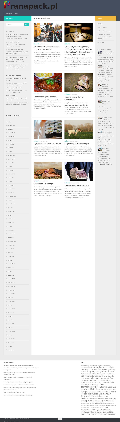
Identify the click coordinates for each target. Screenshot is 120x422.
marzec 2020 (11, 312)
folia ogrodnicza (104, 378)
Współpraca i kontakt (12, 13)
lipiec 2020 (10, 297)
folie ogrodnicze (110, 389)
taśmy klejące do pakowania (96, 411)
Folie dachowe (97, 389)
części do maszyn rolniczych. (98, 365)
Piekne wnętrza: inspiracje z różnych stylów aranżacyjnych (18, 395)
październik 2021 (12, 241)
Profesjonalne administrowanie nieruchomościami (104, 150)
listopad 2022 (11, 193)
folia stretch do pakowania (100, 383)
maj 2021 (10, 260)
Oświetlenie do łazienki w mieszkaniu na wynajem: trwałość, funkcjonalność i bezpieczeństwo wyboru (17, 67)
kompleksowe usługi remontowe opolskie (100, 398)
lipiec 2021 (10, 252)
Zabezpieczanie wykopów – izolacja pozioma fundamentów (19, 385)
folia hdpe (107, 376)
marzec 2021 (11, 267)
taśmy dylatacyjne (98, 409)
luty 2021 (10, 271)
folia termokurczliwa (92, 385)
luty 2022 (10, 226)
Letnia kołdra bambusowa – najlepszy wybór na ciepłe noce (105, 86)
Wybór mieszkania (10, 95)
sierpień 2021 (11, 249)
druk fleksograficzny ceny (91, 371)
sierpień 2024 (11, 155)
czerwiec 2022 (11, 211)
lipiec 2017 (10, 327)
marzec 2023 (11, 178)
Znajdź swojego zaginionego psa (76, 144)
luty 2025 (10, 151)
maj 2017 (10, 335)
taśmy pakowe (103, 412)
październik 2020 (12, 286)
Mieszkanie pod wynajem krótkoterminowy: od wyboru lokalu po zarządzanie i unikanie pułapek (16, 44)
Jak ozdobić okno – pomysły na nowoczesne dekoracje (104, 103)
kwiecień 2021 (11, 264)
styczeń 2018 (11, 324)
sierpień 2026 (11, 125)
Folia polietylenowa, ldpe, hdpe (14, 88)
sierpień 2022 (11, 204)
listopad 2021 (11, 237)
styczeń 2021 (11, 275)
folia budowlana (86, 374)
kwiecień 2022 (11, 219)
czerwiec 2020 (11, 301)
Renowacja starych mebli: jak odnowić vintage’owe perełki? (18, 382)
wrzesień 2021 (11, 245)
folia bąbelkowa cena (102, 374)
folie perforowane (88, 391)
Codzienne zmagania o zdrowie (45, 97)
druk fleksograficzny (107, 369)
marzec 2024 (11, 163)
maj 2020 (10, 305)
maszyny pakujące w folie (100, 400)
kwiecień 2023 (11, 174)
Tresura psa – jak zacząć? (43, 184)
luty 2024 (10, 166)
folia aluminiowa (107, 371)
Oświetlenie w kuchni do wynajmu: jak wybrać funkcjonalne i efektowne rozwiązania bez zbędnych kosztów (16, 59)
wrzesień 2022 (11, 200)
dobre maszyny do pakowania (97, 368)
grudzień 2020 (11, 279)
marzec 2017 (11, 342)
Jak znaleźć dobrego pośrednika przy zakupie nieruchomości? (105, 119)
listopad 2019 (11, 320)
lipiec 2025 (10, 148)
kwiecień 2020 (11, 309)
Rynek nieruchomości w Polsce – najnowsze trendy (106, 53)
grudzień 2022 (11, 189)
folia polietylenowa (99, 380)
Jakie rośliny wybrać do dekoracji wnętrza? (14, 392)
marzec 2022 (11, 222)
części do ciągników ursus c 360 (87, 365)
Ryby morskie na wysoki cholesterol (47, 144)
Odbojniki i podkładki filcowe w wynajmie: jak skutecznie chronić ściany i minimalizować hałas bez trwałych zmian (17, 36)
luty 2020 (10, 316)
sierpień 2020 (11, 294)
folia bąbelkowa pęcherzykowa (97, 375)
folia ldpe (94, 378)
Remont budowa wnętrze (105, 31)
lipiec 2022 (10, 207)
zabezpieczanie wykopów (105, 414)
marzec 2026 (11, 140)
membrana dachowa (97, 403)
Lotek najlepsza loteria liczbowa (76, 186)
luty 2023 (10, 181)
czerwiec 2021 (11, 256)
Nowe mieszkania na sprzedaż (91, 405)
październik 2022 (12, 196)
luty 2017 (10, 346)
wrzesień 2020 (11, 290)
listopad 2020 (11, 282)
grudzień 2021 (11, 234)
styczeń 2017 (11, 350)
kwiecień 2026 (11, 136)
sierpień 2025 (11, 144)
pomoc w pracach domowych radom (94, 407)
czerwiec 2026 (11, 133)
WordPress (10, 421)
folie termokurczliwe (106, 391)
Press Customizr (22, 421)
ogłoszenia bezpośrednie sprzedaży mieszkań (105, 405)
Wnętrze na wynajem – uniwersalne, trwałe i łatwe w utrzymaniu (105, 36)
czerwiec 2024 (11, 159)
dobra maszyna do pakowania (97, 367)
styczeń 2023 (11, 185)
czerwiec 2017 (11, 331)
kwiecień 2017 (11, 338)
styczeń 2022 (11, 230)
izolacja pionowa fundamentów (96, 394)
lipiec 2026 (10, 129)
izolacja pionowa (88, 394)
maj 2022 (10, 215)
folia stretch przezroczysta (97, 383)
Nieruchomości (103, 27)
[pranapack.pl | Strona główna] (31, 6)
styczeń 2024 (11, 170)
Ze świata (36, 44)
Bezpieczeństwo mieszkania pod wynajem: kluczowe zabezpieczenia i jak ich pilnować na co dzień (17, 51)
